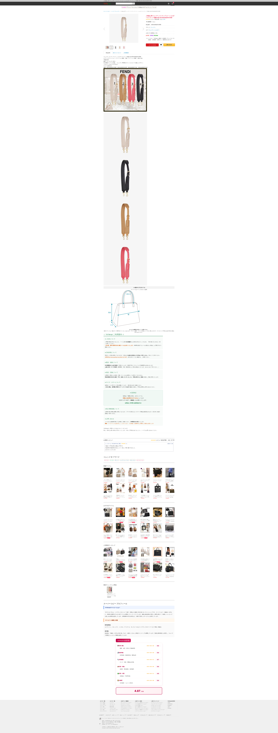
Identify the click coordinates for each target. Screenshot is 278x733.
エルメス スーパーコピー (156, 708)
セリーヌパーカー (140, 460)
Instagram (170, 705)
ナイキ (154, 7)
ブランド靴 (102, 706)
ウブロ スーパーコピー (125, 709)
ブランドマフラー (103, 711)
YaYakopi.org (111, 728)
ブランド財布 (102, 704)
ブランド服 (102, 709)
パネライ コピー (113, 708)
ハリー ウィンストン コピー (140, 711)
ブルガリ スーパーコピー (126, 705)
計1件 (164, 19)
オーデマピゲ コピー (114, 709)
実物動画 (168, 715)
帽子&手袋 (112, 706)
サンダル (112, 460)
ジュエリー (112, 702)
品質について (114, 715)
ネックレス (134, 7)
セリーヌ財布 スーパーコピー (141, 706)
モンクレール (112, 704)
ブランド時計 (102, 702)
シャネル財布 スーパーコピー (141, 704)
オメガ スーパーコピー (125, 704)
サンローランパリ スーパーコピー (141, 708)
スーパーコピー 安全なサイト (107, 718)
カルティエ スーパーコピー (126, 706)
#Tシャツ (117, 460)
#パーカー (107, 460)
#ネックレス (132, 460)
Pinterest (169, 708)
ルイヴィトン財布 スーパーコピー (141, 702)
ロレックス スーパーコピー (126, 702)
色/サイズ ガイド (117, 52)
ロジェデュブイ (113, 711)
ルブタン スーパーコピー (156, 705)
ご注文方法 (107, 715)
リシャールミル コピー (125, 711)
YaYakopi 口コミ (160, 715)
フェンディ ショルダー (154, 30)
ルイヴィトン (149, 7)
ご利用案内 (126, 52)
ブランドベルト (103, 708)
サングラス (112, 705)
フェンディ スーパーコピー (156, 704)
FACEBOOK (170, 704)
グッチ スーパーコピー (155, 711)
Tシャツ (129, 7)
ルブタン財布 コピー (139, 705)
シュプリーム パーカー (124, 460)
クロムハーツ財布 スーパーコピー (141, 709)
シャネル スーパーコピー (156, 706)
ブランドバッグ (103, 705)
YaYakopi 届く (143, 715)
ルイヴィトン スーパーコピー (157, 702)
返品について (122, 715)
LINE (169, 706)
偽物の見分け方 (151, 715)
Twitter (169, 702)
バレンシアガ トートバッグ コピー (158, 709)
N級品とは (136, 715)
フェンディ (153, 27)
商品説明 (108, 52)
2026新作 (124, 7)
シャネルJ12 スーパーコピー (126, 708)
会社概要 (101, 715)
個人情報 (129, 715)
